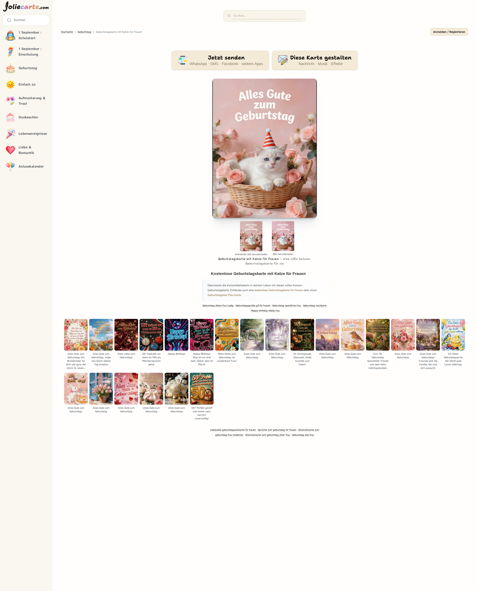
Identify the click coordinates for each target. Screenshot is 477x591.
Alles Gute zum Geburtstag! (76, 409)
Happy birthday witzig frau (265, 310)
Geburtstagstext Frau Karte (224, 295)
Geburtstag (84, 32)
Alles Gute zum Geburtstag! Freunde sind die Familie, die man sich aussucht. (428, 361)
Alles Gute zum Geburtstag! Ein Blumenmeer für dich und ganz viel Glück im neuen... (76, 361)
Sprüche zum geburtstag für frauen (277, 429)
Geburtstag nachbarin (315, 305)
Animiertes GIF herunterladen (251, 254)
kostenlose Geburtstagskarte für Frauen (279, 290)
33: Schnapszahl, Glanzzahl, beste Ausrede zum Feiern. (302, 359)
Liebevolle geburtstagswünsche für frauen (233, 429)
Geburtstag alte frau (303, 434)
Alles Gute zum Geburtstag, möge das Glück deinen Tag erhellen (101, 359)
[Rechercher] (229, 16)
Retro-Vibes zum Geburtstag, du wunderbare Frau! (227, 357)
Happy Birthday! (176, 353)
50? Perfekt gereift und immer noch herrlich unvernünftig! (201, 413)
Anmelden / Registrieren (449, 32)
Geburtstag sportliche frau (286, 305)
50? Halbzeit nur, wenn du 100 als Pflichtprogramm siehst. (151, 359)
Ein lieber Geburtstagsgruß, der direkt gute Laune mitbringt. (453, 359)
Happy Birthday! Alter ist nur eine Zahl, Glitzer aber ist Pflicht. (202, 359)
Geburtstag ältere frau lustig (218, 305)
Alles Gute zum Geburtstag (252, 355)
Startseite (67, 32)
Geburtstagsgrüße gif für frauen (253, 305)
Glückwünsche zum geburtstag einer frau (267, 434)
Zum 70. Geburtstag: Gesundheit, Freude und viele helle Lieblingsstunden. (377, 361)
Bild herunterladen (283, 254)
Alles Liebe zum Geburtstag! (126, 355)
